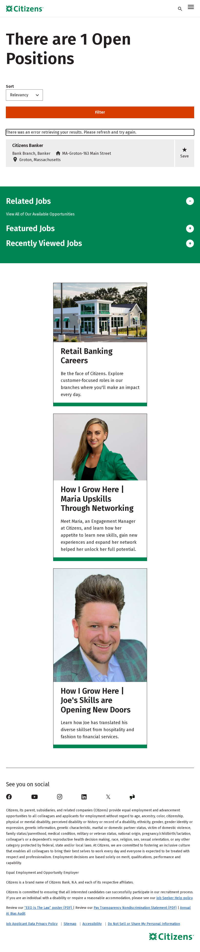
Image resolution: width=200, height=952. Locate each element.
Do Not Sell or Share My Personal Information (144, 924)
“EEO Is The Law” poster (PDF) (48, 908)
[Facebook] (9, 797)
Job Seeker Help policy (174, 898)
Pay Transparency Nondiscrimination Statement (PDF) (135, 908)
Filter (100, 112)
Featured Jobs (30, 228)
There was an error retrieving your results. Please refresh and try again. (71, 132)
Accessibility (92, 924)
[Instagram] (59, 797)
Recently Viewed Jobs (44, 243)
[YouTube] (34, 797)
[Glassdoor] (132, 797)
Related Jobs (28, 201)
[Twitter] (108, 797)
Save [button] (184, 152)
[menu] (191, 7)
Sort (10, 86)
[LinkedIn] (84, 797)
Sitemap (70, 924)
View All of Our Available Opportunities (40, 214)
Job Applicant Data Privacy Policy (32, 924)
